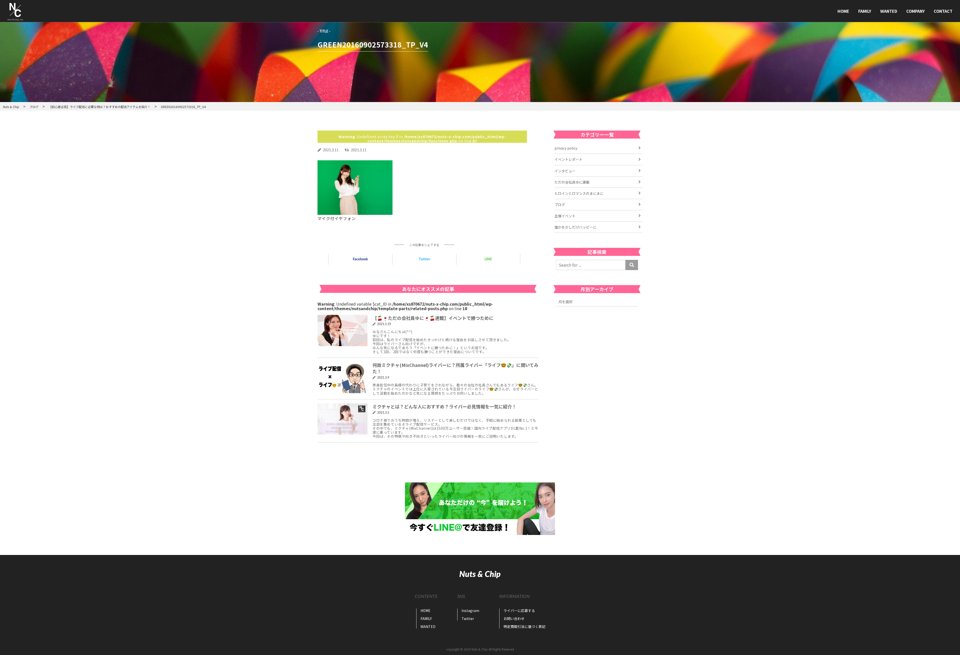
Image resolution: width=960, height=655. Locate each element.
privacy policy (565, 148)
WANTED (888, 11)
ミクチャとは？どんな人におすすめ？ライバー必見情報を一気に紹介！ (444, 406)
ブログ (559, 204)
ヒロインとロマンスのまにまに (579, 193)
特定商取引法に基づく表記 (525, 626)
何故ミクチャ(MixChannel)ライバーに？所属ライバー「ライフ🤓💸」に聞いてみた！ (455, 368)
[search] (632, 265)
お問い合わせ (514, 618)
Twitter (424, 259)
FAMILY (864, 11)
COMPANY (915, 11)
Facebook (360, 259)
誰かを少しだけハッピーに (575, 227)
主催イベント (565, 215)
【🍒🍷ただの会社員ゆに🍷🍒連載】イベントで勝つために (433, 318)
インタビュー (565, 170)
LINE (488, 259)
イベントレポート (568, 159)
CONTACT (943, 11)
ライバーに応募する (519, 610)
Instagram (470, 610)
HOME (843, 11)
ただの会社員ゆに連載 (572, 182)
